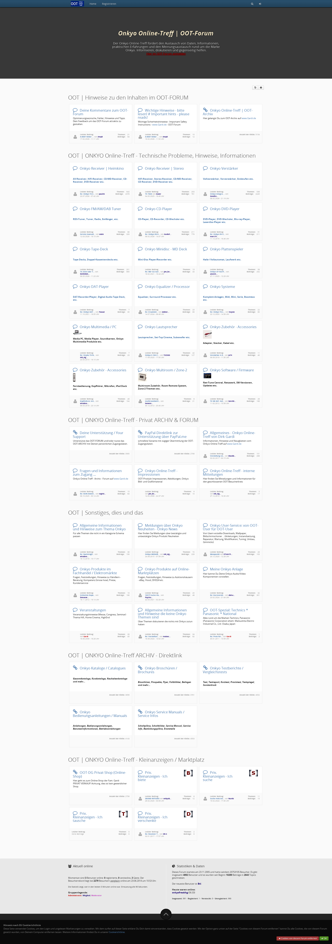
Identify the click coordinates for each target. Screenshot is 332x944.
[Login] (260, 3)
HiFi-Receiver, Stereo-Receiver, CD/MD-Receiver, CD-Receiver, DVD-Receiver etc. (165, 180)
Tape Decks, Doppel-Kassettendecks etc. (95, 259)
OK (325, 938)
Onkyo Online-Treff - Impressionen (157, 472)
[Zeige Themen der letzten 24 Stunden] (255, 88)
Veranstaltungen (92, 610)
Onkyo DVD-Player (224, 208)
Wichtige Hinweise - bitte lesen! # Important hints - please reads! (163, 113)
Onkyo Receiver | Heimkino (101, 168)
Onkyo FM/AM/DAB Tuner (100, 208)
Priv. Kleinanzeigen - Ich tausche (87, 816)
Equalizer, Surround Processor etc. (157, 296)
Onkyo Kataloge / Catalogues (102, 668)
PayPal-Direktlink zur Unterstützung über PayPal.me (162, 434)
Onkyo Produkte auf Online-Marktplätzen (163, 571)
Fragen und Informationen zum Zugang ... (97, 472)
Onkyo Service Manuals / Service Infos (161, 713)
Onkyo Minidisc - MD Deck (165, 249)
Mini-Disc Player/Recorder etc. (155, 259)
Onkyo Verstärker (223, 168)
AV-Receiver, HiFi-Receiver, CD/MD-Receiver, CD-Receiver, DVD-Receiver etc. (100, 180)
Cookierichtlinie (117, 932)
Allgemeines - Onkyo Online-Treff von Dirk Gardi (229, 434)
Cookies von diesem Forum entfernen (298, 938)
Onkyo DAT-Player (94, 286)
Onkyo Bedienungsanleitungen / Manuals (100, 713)
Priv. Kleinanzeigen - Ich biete (152, 775)
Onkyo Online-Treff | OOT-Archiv (227, 112)
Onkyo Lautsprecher (160, 327)
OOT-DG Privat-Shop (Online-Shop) (99, 774)
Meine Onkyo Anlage (226, 569)
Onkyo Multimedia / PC (98, 327)
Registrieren (109, 3)
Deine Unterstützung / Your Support (98, 434)
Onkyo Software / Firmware (231, 370)
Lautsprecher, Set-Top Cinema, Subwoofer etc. (164, 337)
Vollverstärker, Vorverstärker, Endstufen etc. (228, 178)
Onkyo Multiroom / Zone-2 (165, 370)
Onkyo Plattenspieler (226, 249)
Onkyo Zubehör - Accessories (233, 327)
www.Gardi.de (159, 124)
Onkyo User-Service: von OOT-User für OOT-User (230, 527)
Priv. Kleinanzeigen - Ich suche (217, 775)
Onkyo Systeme (222, 286)
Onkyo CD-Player (158, 208)
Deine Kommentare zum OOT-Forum (100, 112)
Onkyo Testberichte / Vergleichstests (223, 670)
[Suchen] (252, 3)
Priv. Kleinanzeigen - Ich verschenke (152, 816)
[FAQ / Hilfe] (261, 88)
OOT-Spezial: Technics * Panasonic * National (225, 612)
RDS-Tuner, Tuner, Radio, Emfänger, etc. (95, 219)
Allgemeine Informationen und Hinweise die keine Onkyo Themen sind (162, 613)
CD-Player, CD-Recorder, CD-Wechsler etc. (161, 219)
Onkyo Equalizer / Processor (167, 286)
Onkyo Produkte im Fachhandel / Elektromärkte (95, 571)
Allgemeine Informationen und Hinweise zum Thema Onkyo (99, 527)
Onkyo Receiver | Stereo (164, 168)
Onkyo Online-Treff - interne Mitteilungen (229, 472)
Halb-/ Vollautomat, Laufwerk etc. (222, 259)
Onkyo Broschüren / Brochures (157, 670)
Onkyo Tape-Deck (93, 249)
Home (93, 3)
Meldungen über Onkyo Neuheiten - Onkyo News (160, 527)
